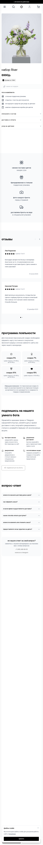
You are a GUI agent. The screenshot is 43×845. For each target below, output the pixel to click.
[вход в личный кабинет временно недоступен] (29, 7)
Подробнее (12, 834)
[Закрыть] (38, 828)
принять (21, 839)
